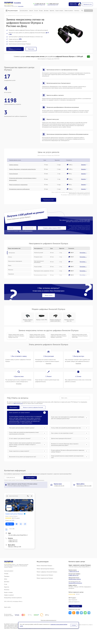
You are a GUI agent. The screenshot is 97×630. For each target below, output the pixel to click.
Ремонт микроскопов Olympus (45, 575)
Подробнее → (83, 252)
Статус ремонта (88, 10)
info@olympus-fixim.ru (75, 579)
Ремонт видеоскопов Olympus (45, 578)
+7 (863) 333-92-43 (40, 3)
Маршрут (10, 523)
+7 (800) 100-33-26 (53, 3)
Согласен (74, 625)
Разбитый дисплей (38, 252)
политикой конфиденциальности (26, 230)
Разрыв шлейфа (38, 266)
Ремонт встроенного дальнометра (18, 184)
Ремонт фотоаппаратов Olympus (45, 568)
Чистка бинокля (13, 173)
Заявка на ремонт (68, 10)
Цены (30, 10)
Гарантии (52, 10)
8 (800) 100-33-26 (73, 575)
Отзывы (41, 10)
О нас (35, 10)
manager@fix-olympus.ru (75, 583)
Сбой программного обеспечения (39, 261)
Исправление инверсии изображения (19, 189)
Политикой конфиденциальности (37, 480)
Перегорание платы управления (41, 271)
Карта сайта (7, 607)
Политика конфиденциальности (48, 620)
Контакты (76, 10)
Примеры (6, 576)
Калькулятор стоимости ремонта (13, 597)
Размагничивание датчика (40, 275)
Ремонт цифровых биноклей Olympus (47, 572)
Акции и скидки (59, 10)
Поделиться (70, 612)
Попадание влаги (38, 257)
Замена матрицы (13, 164)
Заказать (83, 164)
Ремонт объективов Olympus (44, 565)
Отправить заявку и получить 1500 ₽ (52, 228)
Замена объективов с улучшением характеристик (22, 169)
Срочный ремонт (24, 10)
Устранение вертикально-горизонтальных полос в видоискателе (22, 179)
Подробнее (48, 363)
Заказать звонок (48, 295)
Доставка (46, 10)
